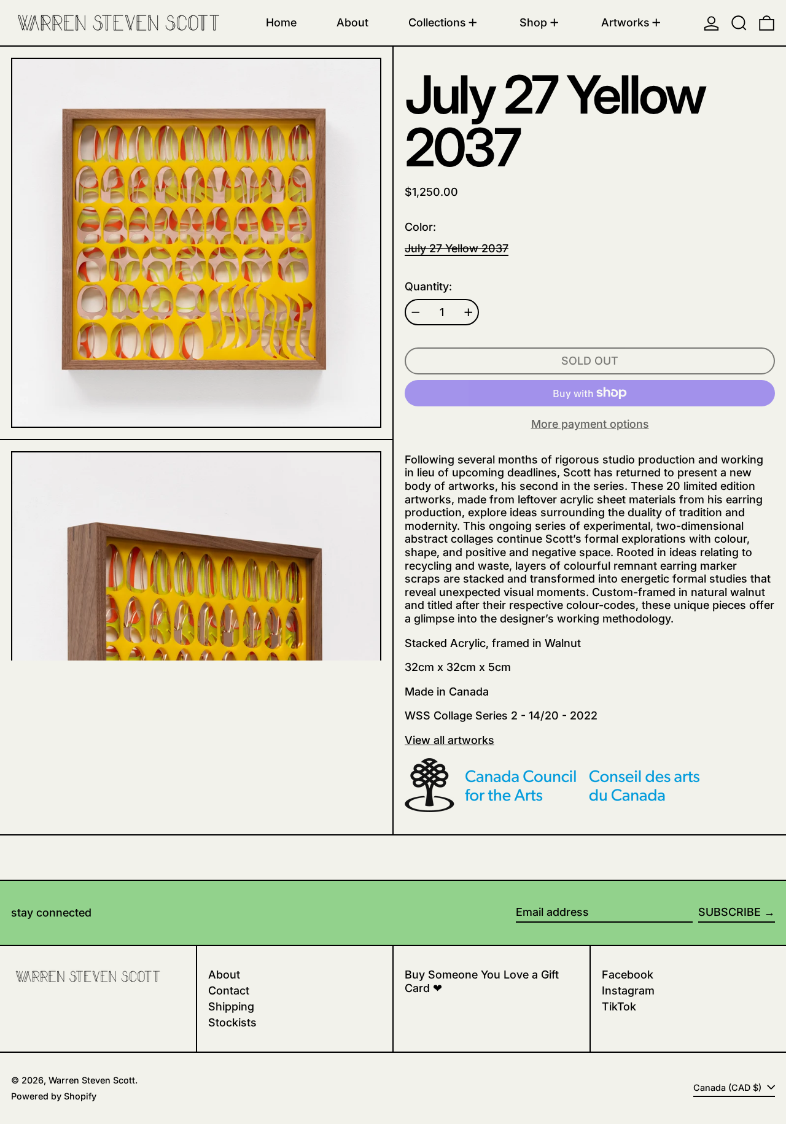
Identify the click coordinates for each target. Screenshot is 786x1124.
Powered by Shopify (53, 1096)
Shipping (231, 1006)
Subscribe (729, 911)
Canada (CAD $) (728, 1087)
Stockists (232, 1022)
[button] (739, 22)
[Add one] (468, 312)
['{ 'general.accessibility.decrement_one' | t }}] (415, 312)
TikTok (619, 1006)
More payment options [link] (590, 423)
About (224, 974)
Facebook (627, 974)
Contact (228, 990)
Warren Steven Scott (92, 1080)
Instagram (628, 990)
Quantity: (428, 286)
